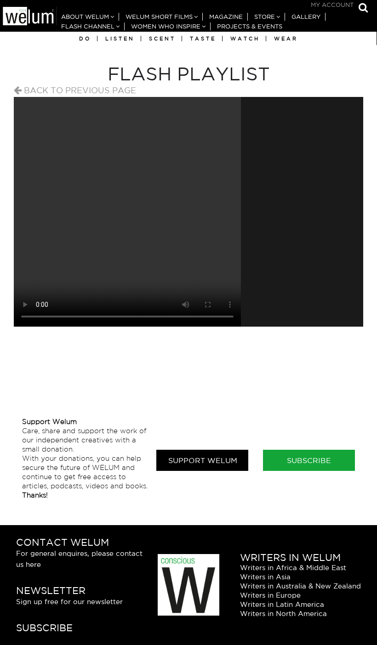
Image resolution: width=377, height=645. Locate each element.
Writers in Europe (270, 595)
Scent (162, 38)
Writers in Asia (265, 577)
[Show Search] (361, 8)
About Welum (85, 16)
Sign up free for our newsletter (69, 601)
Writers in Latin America (282, 604)
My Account (332, 4)
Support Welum (202, 460)
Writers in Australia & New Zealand (300, 586)
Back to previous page (79, 90)
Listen (120, 38)
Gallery (305, 16)
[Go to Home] (28, 17)
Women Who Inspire (165, 26)
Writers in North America (283, 613)
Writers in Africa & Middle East (293, 567)
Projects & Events (249, 26)
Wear (286, 38)
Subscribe (309, 460)
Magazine (226, 16)
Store (264, 16)
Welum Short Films (159, 16)
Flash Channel (87, 26)
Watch (245, 38)
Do (85, 38)
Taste (203, 38)
